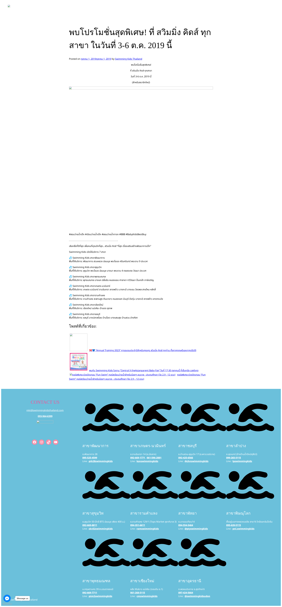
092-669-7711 (89, 593)
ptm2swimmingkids (100, 596)
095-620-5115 (233, 525)
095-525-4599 (89, 458)
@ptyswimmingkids (196, 529)
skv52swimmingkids (101, 529)
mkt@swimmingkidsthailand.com (45, 410)
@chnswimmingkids (196, 461)
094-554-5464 (185, 525)
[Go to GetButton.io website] (7, 604)
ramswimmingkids (148, 529)
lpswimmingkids (242, 461)
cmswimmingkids (147, 596)
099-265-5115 (233, 458)
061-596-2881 (154, 458)
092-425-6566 (185, 458)
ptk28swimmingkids (101, 461)
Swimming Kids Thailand (128, 59)
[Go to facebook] (7, 598)
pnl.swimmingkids (243, 529)
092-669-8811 (89, 525)
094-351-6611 (137, 525)
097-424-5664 (185, 593)
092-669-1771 (137, 458)
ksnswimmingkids (147, 461)
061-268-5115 (137, 593)
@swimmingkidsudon (197, 596)
